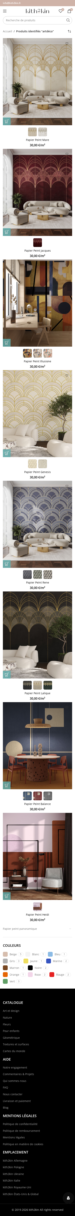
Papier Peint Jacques (37, 250)
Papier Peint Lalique (37, 693)
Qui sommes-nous (14, 1081)
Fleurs (7, 1024)
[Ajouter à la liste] (66, 43)
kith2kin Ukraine (13, 1174)
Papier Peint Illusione (37, 361)
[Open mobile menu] (5, 11)
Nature (7, 1017)
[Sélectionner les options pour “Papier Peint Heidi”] (7, 896)
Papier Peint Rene (37, 582)
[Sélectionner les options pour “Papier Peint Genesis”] (7, 453)
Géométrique (11, 1037)
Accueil (7, 31)
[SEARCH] (68, 20)
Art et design (11, 1011)
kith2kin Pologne (13, 1167)
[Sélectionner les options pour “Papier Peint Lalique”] (7, 675)
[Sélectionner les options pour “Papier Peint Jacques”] (7, 232)
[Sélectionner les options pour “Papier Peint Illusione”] (7, 343)
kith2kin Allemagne (15, 1160)
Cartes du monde (14, 1051)
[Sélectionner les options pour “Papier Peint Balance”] (7, 785)
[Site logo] (37, 11)
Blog (5, 1107)
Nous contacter (12, 1094)
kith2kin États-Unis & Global (21, 1194)
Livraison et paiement (17, 1101)
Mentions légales (14, 1137)
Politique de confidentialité (20, 1124)
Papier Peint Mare (37, 140)
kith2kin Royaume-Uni (17, 1187)
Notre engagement (15, 1067)
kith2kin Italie (11, 1180)
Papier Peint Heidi (37, 914)
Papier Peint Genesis (37, 472)
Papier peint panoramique (20, 929)
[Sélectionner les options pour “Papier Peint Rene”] (7, 564)
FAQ (5, 1087)
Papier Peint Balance (37, 804)
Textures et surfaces (16, 1044)
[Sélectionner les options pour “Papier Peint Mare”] (7, 121)
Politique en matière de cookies (23, 1144)
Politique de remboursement (21, 1131)
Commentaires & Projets (18, 1074)
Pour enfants (11, 1031)
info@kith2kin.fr (12, 3)
